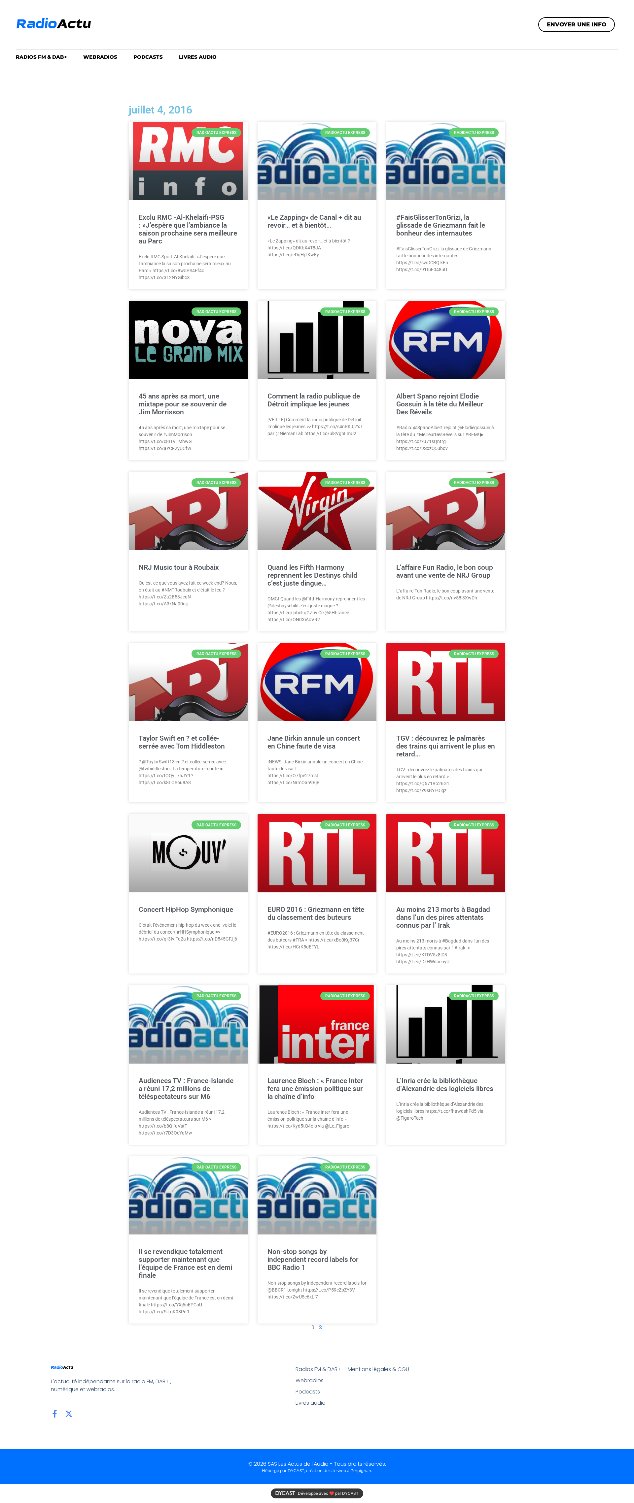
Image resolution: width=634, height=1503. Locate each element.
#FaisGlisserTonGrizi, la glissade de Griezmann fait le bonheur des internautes (440, 225)
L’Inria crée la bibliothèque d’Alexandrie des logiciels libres (444, 1085)
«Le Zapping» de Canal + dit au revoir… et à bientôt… (314, 221)
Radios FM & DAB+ (41, 57)
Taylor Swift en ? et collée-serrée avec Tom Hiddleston (182, 742)
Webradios (100, 57)
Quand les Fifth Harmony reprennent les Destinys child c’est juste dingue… (312, 575)
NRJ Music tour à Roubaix (179, 567)
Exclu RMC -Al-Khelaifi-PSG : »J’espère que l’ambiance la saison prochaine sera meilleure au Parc (188, 229)
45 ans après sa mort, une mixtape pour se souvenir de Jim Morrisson (183, 404)
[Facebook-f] (54, 1414)
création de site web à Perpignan (338, 1470)
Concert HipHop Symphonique (186, 909)
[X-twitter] (69, 1414)
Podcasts (148, 57)
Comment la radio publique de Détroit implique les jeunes (313, 400)
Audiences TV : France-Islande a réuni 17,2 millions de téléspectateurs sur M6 (186, 1089)
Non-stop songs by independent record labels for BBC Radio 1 (313, 1259)
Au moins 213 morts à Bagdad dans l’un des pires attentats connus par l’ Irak (443, 917)
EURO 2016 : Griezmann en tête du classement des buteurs (315, 913)
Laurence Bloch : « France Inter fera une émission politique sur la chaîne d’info (315, 1089)
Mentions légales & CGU (378, 1369)
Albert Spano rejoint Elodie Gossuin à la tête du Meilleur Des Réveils (439, 404)
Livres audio (198, 57)
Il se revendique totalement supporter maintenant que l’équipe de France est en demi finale (185, 1263)
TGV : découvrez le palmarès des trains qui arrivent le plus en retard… (445, 746)
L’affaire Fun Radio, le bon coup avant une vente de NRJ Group (444, 571)
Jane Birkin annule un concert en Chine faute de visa (313, 742)
